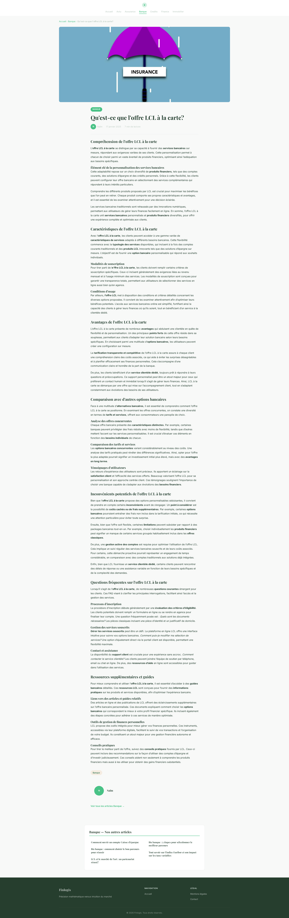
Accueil (109, 11)
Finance (165, 11)
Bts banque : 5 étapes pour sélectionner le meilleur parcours (170, 844)
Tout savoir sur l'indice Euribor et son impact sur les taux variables (172, 854)
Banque (143, 11)
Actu (119, 11)
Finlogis (65, 890)
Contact (194, 899)
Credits (154, 11)
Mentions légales (198, 894)
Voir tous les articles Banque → (107, 806)
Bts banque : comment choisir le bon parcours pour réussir (115, 851)
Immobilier (178, 11)
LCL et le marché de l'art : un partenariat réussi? (112, 861)
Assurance (130, 11)
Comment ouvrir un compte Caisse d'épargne (115, 842)
